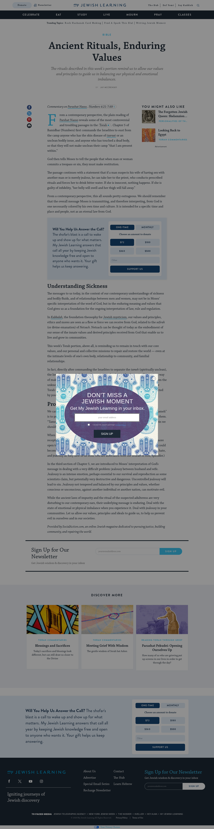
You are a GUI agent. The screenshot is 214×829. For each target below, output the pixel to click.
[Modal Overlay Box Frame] (107, 414)
